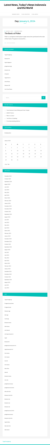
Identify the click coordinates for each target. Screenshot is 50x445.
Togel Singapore (25, 14)
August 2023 (7, 217)
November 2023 (8, 208)
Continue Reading (11, 42)
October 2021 (8, 276)
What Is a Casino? (10, 115)
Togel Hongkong (8, 54)
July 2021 (7, 285)
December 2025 (8, 176)
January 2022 (7, 268)
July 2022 (7, 252)
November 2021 (8, 274)
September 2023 (8, 214)
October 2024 (8, 178)
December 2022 (8, 238)
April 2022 (7, 260)
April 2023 (7, 227)
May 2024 (7, 192)
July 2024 (7, 187)
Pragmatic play (8, 307)
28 (41, 156)
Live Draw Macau (8, 89)
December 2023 (8, 206)
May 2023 (7, 225)
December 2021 (8, 271)
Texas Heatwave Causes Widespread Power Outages (18, 110)
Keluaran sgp (7, 311)
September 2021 (8, 279)
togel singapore (8, 62)
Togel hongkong (7, 441)
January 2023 (7, 236)
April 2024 (7, 195)
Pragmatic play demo (9, 303)
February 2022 (8, 266)
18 (23, 153)
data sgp (6, 314)
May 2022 (7, 257)
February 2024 (8, 200)
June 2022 (7, 255)
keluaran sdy (7, 70)
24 (17, 156)
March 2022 (7, 263)
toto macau (7, 357)
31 (17, 159)
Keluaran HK (7, 85)
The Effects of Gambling (12, 118)
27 (35, 156)
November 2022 (8, 241)
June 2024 (7, 189)
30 (11, 159)
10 (17, 150)
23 (11, 156)
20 (35, 153)
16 (11, 153)
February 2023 (8, 233)
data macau (7, 429)
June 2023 (7, 222)
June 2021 (7, 287)
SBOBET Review (10, 113)
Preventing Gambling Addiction (13, 121)
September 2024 (8, 181)
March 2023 (7, 230)
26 (29, 156)
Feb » (9, 164)
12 (29, 150)
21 (41, 153)
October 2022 (8, 244)
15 (6, 153)
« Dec (6, 164)
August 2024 (7, 184)
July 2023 (7, 219)
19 (29, 153)
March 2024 (7, 197)
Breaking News (15, 14)
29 (6, 159)
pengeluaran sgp (8, 66)
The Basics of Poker (13, 33)
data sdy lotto (8, 425)
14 (41, 150)
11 (23, 150)
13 (35, 150)
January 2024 (7, 203)
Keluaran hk (7, 58)
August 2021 (7, 282)
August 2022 (7, 249)
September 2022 (8, 247)
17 (17, 153)
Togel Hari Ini (35, 14)
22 (6, 156)
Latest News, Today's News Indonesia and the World (25, 6)
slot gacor (7, 73)
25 (23, 156)
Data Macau (7, 81)
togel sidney (7, 422)
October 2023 (8, 211)
